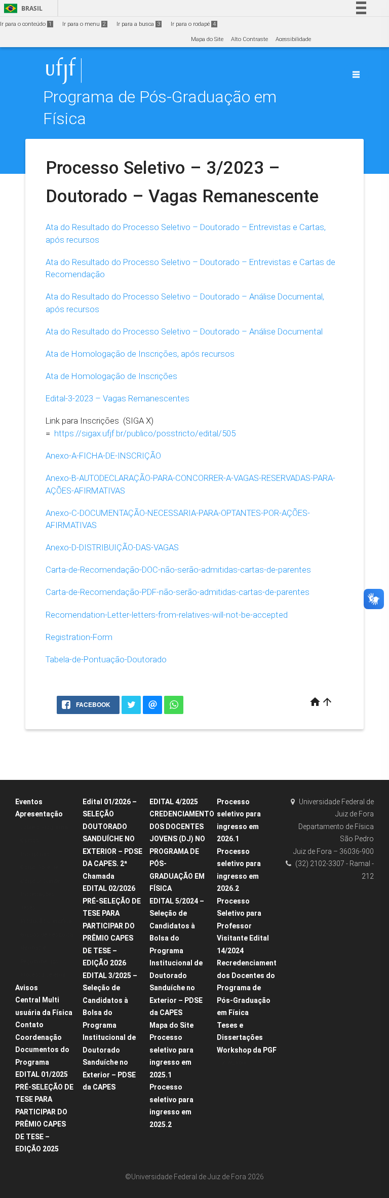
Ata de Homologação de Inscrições (111, 376)
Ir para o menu (84, 24)
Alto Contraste (249, 39)
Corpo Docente (39, 867)
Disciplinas (35, 854)
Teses (27, 908)
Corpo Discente (40, 881)
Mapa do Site (207, 39)
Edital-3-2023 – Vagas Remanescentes (117, 398)
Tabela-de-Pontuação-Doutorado (106, 659)
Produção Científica (46, 921)
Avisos (26, 988)
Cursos (29, 840)
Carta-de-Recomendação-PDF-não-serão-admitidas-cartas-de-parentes (177, 592)
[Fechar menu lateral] (356, 74)
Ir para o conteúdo (26, 24)
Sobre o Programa (44, 827)
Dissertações (37, 894)
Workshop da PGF (247, 1050)
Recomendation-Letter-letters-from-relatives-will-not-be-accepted (167, 615)
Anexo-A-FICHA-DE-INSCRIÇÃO (103, 456)
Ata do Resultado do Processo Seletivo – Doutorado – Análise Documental (184, 331)
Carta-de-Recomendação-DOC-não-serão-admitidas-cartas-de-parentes (178, 570)
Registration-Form (79, 637)
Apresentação (39, 814)
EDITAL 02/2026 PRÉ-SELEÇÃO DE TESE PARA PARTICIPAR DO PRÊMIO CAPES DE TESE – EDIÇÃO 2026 (112, 925)
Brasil (21, 8)
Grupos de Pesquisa (46, 934)
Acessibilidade (293, 39)
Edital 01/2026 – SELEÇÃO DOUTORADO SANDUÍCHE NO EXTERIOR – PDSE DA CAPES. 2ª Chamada (112, 839)
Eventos (29, 802)
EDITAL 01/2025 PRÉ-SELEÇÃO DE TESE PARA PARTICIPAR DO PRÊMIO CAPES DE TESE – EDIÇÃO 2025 (44, 1111)
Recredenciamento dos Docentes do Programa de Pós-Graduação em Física (249, 988)
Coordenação (38, 1037)
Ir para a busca (138, 24)
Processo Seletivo (42, 974)
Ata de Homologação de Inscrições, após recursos (140, 354)
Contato (29, 1025)
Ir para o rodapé (193, 24)
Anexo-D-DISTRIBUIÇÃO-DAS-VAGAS (112, 547)
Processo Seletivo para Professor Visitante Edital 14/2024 (243, 926)
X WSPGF (234, 1063)
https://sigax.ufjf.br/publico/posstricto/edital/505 (145, 433)
